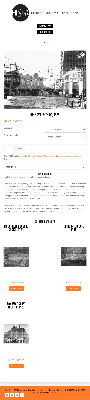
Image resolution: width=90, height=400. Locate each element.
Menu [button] (46, 42)
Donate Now (45, 26)
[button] (82, 54)
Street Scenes (30, 156)
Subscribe (45, 32)
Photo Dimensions (12, 135)
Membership (9, 128)
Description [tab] (11, 167)
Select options (16, 288)
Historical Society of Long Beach (54, 13)
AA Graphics (51, 392)
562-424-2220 (79, 390)
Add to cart (19, 149)
